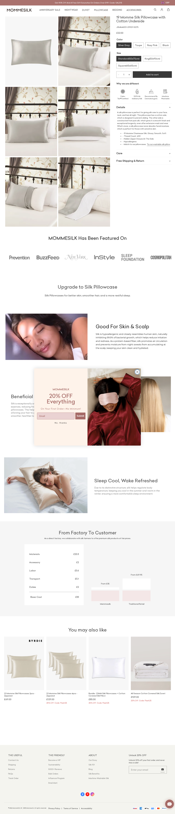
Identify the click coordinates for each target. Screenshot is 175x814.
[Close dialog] (137, 372)
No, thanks (61, 423)
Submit (80, 416)
